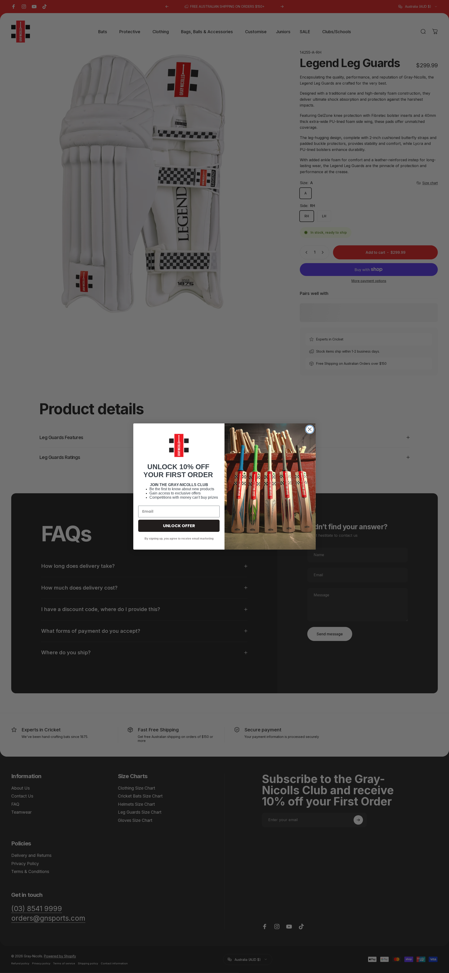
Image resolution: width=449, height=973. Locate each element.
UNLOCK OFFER (179, 526)
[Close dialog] (310, 429)
